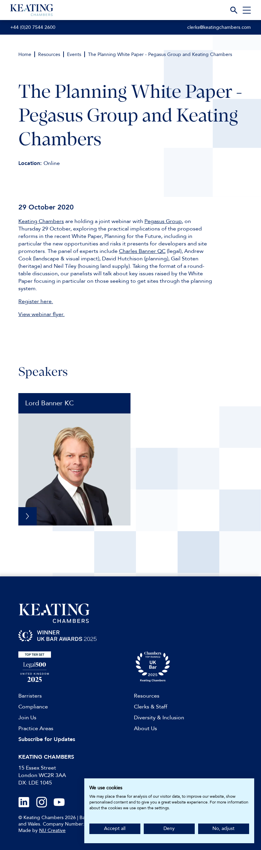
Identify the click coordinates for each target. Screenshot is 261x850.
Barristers (30, 696)
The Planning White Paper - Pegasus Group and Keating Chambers (160, 54)
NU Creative (52, 830)
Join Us (27, 717)
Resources (49, 54)
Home (24, 54)
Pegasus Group (163, 221)
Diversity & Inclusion (159, 717)
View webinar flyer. (41, 314)
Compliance (33, 706)
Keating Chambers (41, 221)
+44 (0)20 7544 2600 (32, 27)
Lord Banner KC (49, 403)
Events (74, 54)
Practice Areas (35, 728)
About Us (145, 728)
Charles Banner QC (142, 251)
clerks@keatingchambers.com (219, 27)
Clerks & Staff (150, 706)
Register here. (35, 301)
